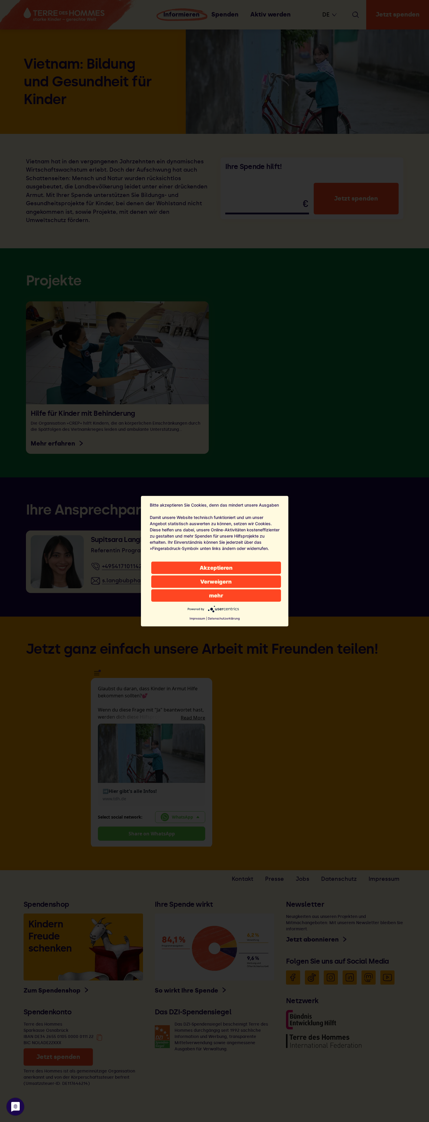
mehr (216, 595)
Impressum (197, 618)
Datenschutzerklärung (224, 618)
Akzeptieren (216, 567)
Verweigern (216, 581)
